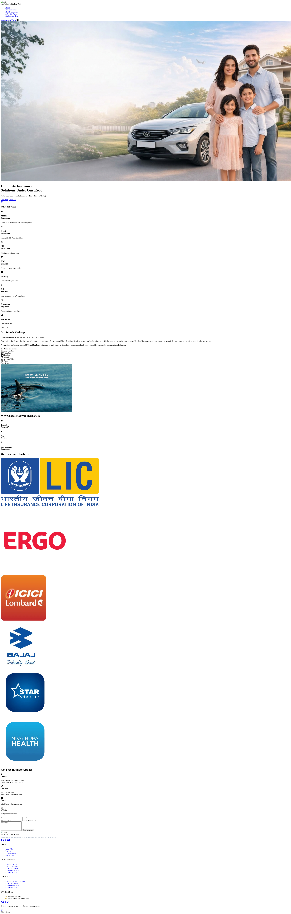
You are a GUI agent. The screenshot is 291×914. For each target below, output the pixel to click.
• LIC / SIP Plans (11, 868)
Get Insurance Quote (8, 20)
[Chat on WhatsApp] (2, 910)
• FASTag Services (12, 870)
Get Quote (4, 200)
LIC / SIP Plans (11, 14)
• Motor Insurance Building (15, 881)
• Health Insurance (12, 866)
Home (7, 8)
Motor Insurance (11, 10)
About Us (9, 849)
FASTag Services (11, 16)
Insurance (8, 851)
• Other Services (11, 872)
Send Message (28, 830)
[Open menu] (17, 20)
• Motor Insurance (11, 864)
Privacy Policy (10, 853)
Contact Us (9, 855)
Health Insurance (11, 12)
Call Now (12, 200)
